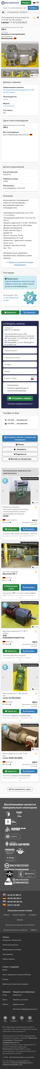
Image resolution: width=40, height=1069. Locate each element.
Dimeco (6, 915)
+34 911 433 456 (13, 905)
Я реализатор (12, 385)
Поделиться (20, 454)
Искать (34, 8)
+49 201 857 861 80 (14, 902)
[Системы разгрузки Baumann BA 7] (20, 555)
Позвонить (30, 312)
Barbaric (20, 920)
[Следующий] (36, 59)
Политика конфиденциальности (20, 404)
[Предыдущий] (3, 59)
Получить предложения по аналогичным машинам (17, 389)
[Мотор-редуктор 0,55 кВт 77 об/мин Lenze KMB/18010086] (20, 737)
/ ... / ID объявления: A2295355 (15, 12)
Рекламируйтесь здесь (21, 789)
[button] (38, 3)
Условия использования (10, 1065)
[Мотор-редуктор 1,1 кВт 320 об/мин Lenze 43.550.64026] (20, 677)
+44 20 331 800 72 (14, 895)
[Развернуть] (20, 538)
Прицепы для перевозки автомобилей (20, 925)
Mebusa (34, 930)
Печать (21, 444)
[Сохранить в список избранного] (34, 17)
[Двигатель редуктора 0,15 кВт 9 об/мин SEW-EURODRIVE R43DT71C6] (20, 615)
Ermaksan (32, 915)
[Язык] (34, 3)
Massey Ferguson (19, 915)
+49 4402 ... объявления (17, 420)
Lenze (5, 99)
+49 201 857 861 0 (14, 898)
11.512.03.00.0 (8, 106)
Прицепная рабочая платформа (15, 930)
